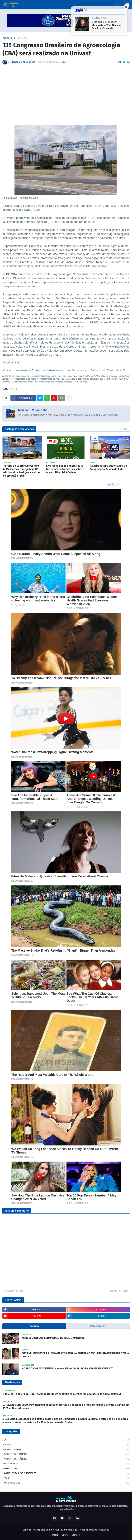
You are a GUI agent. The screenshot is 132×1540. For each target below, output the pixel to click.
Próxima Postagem (118, 1290)
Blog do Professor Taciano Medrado (59, 1529)
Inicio (55, 1535)
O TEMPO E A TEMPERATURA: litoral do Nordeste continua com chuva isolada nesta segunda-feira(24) (61, 1394)
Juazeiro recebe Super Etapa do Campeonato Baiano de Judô (108, 467)
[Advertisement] (66, 94)
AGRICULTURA (67, 1468)
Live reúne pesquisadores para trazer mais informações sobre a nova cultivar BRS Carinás (65, 469)
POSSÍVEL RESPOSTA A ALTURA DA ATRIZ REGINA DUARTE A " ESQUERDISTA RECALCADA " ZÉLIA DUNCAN (75, 1355)
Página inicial (9, 38)
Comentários (97, 1326)
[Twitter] (124, 62)
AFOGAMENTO (67, 1463)
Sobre (65, 1535)
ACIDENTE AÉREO (67, 1449)
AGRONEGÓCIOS (67, 1482)
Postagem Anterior (13, 1290)
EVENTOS (22, 38)
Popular (34, 1326)
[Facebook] (119, 62)
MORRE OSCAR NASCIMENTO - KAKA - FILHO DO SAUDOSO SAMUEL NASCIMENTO (67, 1368)
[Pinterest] (54, 398)
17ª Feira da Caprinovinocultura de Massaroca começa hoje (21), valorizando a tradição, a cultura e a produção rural (21, 470)
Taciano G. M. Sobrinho (32, 410)
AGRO (67, 1478)
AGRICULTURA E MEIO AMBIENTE (67, 1473)
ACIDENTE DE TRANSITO (67, 1454)
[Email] (61, 398)
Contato (76, 1535)
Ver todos (125, 429)
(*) (67, 1439)
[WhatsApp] (128, 62)
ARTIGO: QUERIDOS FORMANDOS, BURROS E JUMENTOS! (53, 1337)
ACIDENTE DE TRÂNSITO (67, 1459)
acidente (67, 1444)
